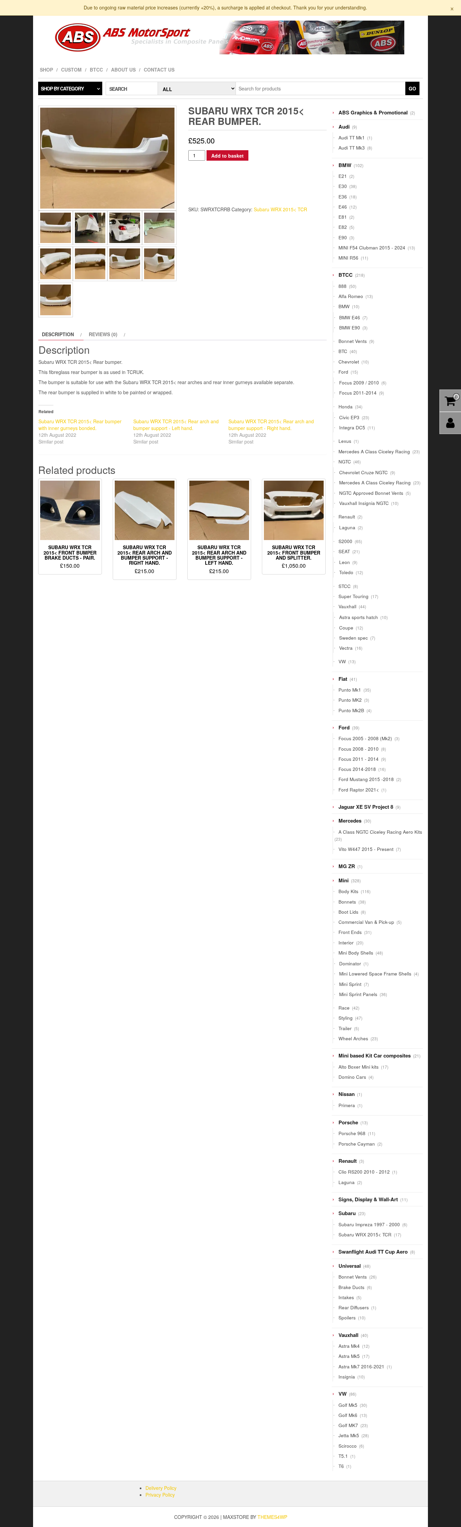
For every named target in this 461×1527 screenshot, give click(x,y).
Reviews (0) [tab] (103, 334)
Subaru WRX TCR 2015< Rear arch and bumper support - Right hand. (271, 424)
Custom (71, 69)
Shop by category (62, 88)
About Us (123, 69)
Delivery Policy (161, 1487)
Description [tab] (58, 334)
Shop (46, 69)
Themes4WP (272, 1516)
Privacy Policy (160, 1494)
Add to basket (227, 155)
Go (412, 88)
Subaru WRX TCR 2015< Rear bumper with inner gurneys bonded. (79, 424)
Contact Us (159, 69)
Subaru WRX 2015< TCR (280, 209)
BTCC (96, 69)
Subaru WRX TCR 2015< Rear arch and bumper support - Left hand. (176, 424)
